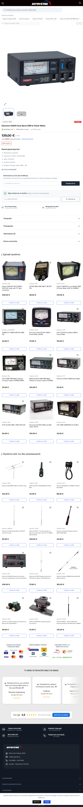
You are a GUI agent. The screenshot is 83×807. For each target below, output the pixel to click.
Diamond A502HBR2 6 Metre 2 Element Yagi (14, 486)
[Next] (77, 68)
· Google (16, 129)
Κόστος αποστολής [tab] (10, 241)
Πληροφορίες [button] (7, 778)
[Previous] (5, 68)
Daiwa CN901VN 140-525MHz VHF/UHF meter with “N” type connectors (12, 288)
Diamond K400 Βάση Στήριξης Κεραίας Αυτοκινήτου (40, 622)
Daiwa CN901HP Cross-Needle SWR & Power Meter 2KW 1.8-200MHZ (69, 287)
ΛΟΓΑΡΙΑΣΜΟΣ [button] (7, 790)
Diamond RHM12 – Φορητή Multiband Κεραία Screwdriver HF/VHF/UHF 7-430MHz (69, 622)
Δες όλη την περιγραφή (9, 169)
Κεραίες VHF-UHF (38, 19)
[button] (3, 3)
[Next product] (78, 23)
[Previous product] (81, 23)
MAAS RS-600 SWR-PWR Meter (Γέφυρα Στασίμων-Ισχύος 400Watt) (41, 380)
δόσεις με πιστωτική (27, 139)
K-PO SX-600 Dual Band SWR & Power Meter (67, 333)
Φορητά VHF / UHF (51, 19)
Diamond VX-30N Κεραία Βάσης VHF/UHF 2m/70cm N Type (13, 532)
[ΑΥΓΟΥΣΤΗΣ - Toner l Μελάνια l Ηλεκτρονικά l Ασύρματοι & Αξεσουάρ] (41, 3)
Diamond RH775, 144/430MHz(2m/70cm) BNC (40, 486)
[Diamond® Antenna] (77, 121)
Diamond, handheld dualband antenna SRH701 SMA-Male (67, 532)
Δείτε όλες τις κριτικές (61, 715)
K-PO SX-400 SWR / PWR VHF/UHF (13, 425)
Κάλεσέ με (71, 199)
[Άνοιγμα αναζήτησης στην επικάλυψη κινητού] (32, 10)
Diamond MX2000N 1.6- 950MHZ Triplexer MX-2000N (68, 486)
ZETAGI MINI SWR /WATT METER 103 (40, 287)
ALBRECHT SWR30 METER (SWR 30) (13, 333)
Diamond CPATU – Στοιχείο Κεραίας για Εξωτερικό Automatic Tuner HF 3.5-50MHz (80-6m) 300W (41, 533)
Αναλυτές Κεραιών (24, 19)
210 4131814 (12, 760)
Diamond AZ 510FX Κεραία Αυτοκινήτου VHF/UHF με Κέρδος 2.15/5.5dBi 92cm (40, 577)
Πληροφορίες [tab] (8, 226)
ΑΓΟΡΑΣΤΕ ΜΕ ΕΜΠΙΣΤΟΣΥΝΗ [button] (11, 784)
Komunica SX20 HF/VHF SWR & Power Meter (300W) (40, 333)
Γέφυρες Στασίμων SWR (9, 19)
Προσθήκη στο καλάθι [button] (14, 302)
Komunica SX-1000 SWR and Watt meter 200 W (40, 426)
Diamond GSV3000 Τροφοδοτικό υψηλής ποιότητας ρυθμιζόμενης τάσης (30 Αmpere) (14, 577)
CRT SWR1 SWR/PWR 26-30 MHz (68, 425)
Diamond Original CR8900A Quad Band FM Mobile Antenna (68, 577)
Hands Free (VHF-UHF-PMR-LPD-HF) (70, 19)
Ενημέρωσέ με (70, 183)
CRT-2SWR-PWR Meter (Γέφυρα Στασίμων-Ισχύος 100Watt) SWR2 (13, 380)
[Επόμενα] (79, 19)
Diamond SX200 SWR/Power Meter (68, 379)
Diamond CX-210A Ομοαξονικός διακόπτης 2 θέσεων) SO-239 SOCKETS (14, 622)
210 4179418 (20, 760)
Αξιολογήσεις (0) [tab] (9, 234)
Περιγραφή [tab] (7, 218)
